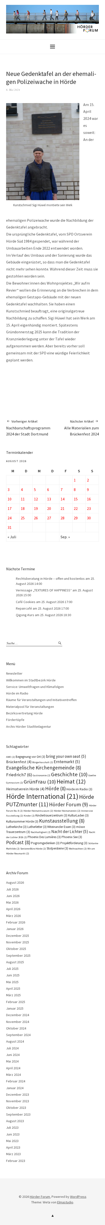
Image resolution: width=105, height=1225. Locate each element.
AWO (10, 757)
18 (23, 508)
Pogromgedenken (45, 843)
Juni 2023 (13, 1134)
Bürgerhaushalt (42, 762)
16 (89, 499)
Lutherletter (37, 827)
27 (49, 517)
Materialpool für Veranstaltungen (30, 706)
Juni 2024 (13, 1055)
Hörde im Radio (17, 693)
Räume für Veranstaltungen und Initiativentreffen (41, 700)
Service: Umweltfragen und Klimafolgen (35, 687)
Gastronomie (41, 775)
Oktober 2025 (16, 949)
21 (62, 508)
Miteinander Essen (61, 827)
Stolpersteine (57, 848)
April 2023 (13, 1147)
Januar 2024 (14, 1088)
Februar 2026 (15, 922)
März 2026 (13, 916)
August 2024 (15, 1041)
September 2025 (18, 955)
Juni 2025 (13, 975)
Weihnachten (78, 848)
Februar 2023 (15, 1161)
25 (23, 517)
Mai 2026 (12, 902)
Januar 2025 (14, 1008)
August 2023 (15, 1121)
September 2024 (18, 1035)
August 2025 (15, 962)
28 (62, 517)
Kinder (29, 815)
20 (49, 508)
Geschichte (69, 774)
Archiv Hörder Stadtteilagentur (28, 726)
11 (23, 499)
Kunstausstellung (61, 820)
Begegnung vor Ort (30, 757)
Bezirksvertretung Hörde (24, 713)
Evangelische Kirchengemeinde (43, 767)
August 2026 (15, 882)
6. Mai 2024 (13, 89)
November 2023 (17, 1101)
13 (49, 499)
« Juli (12, 536)
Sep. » (65, 536)
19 (36, 508)
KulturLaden (78, 815)
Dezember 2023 (17, 1094)
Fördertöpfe (15, 720)
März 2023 (13, 1154)
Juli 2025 (12, 968)
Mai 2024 (12, 1061)
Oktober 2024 (16, 1028)
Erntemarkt (67, 761)
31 (9, 527)
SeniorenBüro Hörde (33, 848)
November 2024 (17, 1022)
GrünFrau (40, 781)
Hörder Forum (68, 804)
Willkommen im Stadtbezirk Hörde (31, 680)
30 (89, 517)
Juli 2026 (12, 889)
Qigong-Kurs (25, 615)
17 (9, 508)
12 (36, 499)
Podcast (18, 842)
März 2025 (13, 995)
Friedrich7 (19, 774)
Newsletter (14, 673)
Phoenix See (72, 837)
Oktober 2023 (16, 1107)
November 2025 (17, 942)
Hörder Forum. (40, 1196)
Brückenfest (19, 762)
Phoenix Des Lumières (44, 837)
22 (76, 508)
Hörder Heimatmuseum (38, 810)
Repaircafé (24, 608)
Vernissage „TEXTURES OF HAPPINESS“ (44, 590)
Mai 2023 (12, 1141)
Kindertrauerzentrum (51, 815)
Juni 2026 (13, 896)
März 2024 (13, 1074)
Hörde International (42, 796)
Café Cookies (25, 602)
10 (9, 499)
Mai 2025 (12, 982)
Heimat (71, 781)
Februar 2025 (15, 1002)
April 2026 (13, 909)
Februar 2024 (15, 1081)
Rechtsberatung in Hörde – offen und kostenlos (50, 578)
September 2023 (18, 1114)
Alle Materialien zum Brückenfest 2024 (81, 427)
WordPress (78, 1196)
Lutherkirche (16, 827)
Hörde (55, 788)
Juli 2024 (12, 1048)
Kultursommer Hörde (22, 821)
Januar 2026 (14, 929)
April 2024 (13, 1068)
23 (89, 508)
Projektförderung (73, 843)
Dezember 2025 (17, 935)
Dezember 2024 (17, 1015)
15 (76, 499)
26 (36, 517)
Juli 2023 (12, 1127)
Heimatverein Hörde (25, 789)
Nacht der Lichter (69, 831)
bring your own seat (66, 756)
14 (62, 499)
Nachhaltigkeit (41, 832)
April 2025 (13, 988)
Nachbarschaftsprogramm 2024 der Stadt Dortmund (28, 427)
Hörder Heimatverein (67, 810)
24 (9, 517)
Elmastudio (65, 1202)
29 (76, 517)
